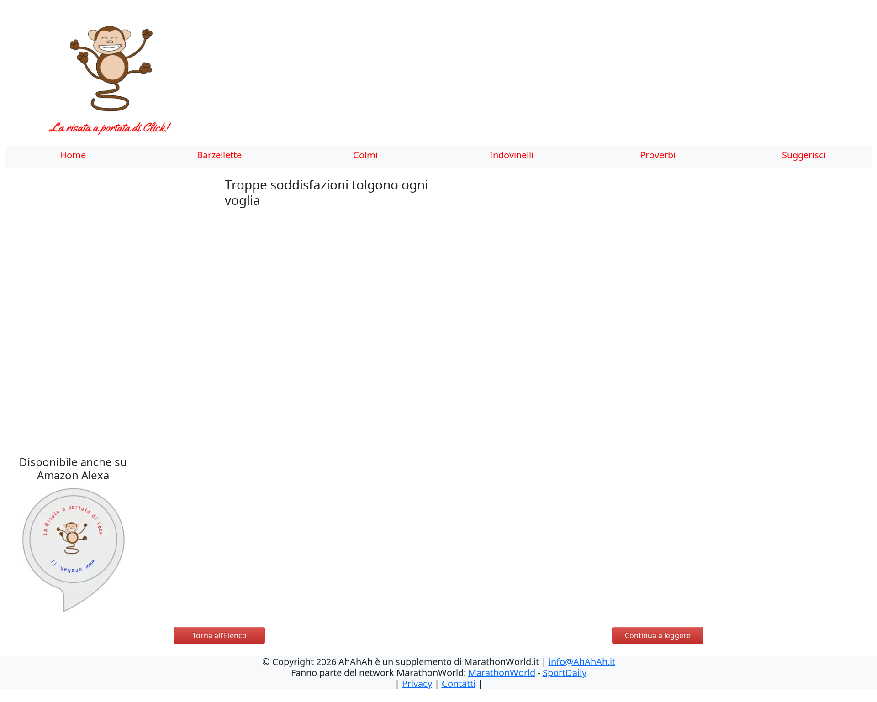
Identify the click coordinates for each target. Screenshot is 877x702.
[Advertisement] (446, 80)
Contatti (458, 683)
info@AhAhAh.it (582, 661)
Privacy (417, 683)
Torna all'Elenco (219, 635)
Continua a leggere (658, 635)
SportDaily (564, 672)
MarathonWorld (501, 672)
